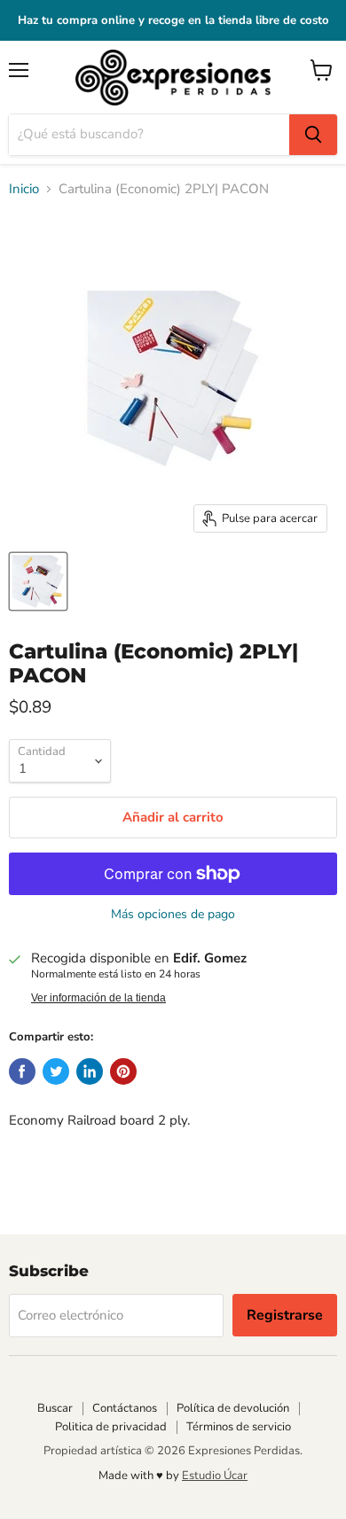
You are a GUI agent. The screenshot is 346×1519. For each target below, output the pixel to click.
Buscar (55, 1408)
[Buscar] (313, 134)
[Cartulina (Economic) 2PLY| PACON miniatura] (38, 581)
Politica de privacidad (111, 1427)
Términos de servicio (238, 1427)
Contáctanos (124, 1408)
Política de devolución (233, 1408)
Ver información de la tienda (98, 998)
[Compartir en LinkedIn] (89, 1071)
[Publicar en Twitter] (56, 1071)
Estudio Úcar (215, 1476)
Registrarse (285, 1315)
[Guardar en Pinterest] (123, 1071)
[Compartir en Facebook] (22, 1071)
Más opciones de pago (173, 915)
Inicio (24, 189)
